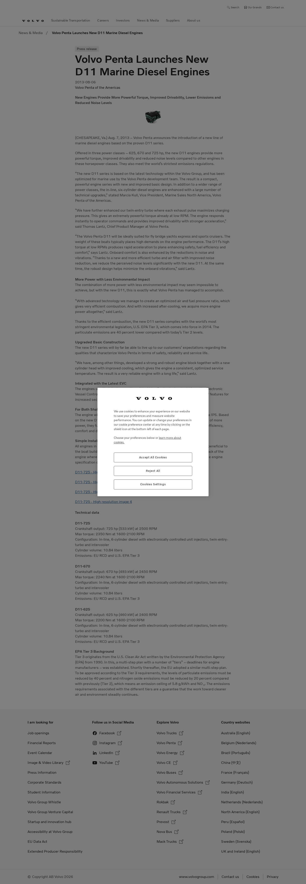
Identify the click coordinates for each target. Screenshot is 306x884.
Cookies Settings (153, 484)
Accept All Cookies (153, 457)
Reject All (153, 470)
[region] (153, 442)
